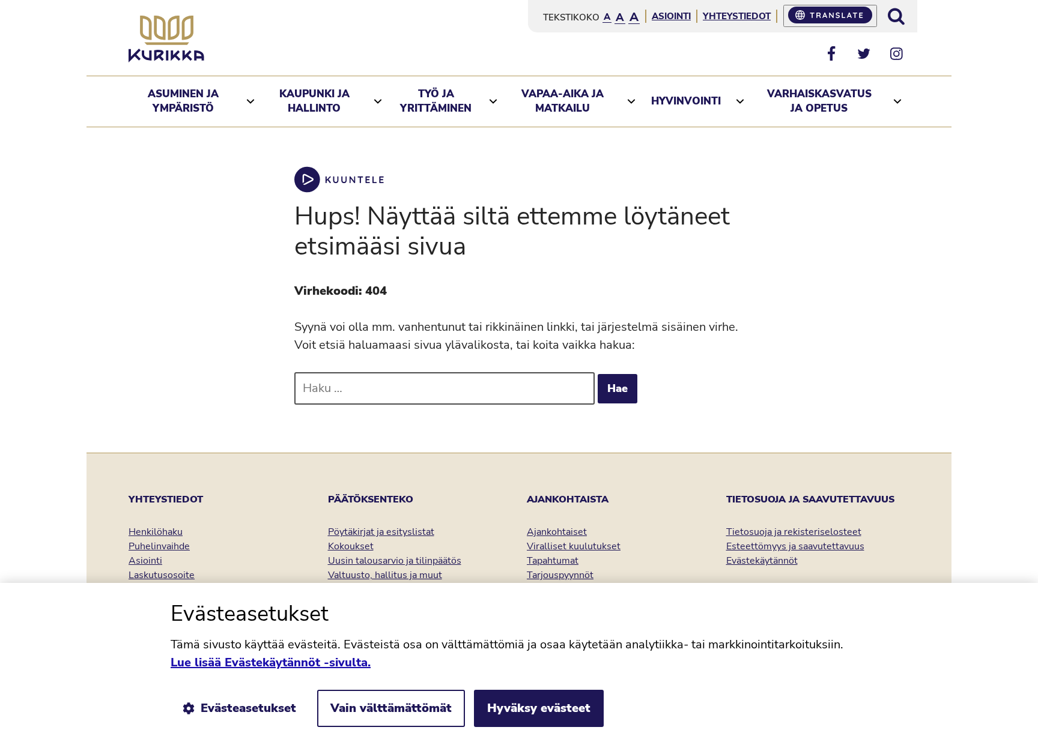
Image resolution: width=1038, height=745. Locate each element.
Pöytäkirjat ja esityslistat (381, 531)
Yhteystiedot (737, 16)
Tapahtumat (552, 560)
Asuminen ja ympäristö (183, 101)
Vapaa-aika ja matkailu (562, 101)
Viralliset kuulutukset (574, 546)
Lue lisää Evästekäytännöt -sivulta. (271, 662)
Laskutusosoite (162, 575)
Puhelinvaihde (159, 546)
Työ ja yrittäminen (436, 101)
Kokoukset (351, 546)
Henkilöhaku (156, 531)
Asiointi (671, 16)
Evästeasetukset (248, 708)
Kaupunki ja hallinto (314, 101)
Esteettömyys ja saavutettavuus (795, 546)
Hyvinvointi (686, 101)
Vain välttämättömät (391, 708)
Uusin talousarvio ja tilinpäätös (394, 560)
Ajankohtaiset (557, 531)
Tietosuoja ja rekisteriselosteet (793, 531)
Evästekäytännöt (762, 560)
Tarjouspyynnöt (560, 575)
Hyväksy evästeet (538, 708)
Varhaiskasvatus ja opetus (819, 101)
